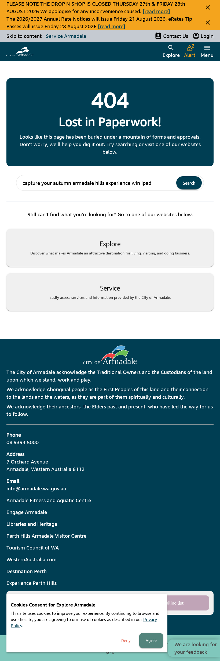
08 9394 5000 (22, 442)
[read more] (156, 11)
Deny (126, 640)
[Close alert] (208, 7)
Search (189, 183)
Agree (151, 640)
